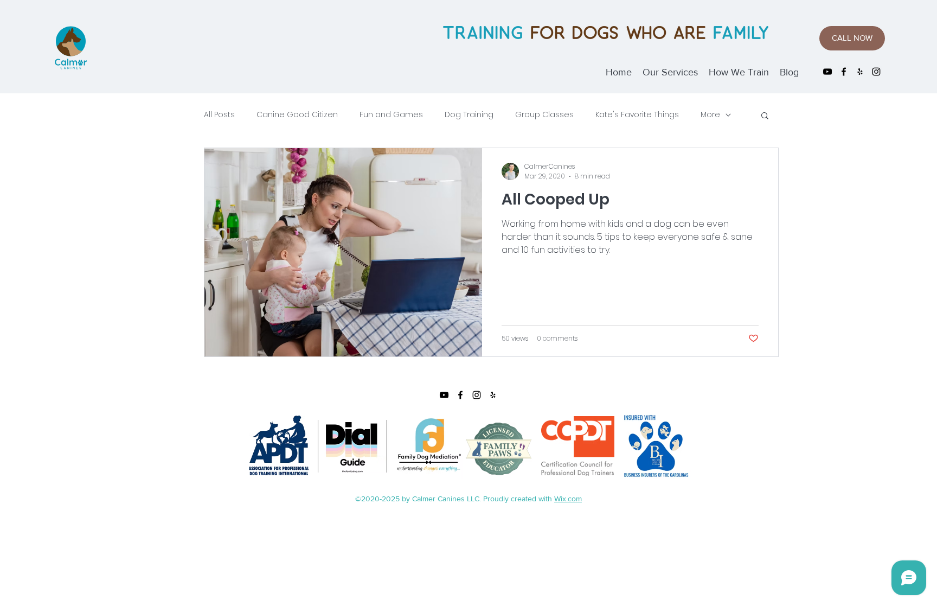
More (710, 115)
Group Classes (544, 115)
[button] (765, 116)
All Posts (219, 115)
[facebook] (843, 71)
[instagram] (876, 71)
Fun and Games (391, 115)
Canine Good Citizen (297, 115)
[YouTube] (827, 71)
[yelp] (860, 71)
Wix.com (568, 498)
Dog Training (469, 115)
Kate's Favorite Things (637, 115)
